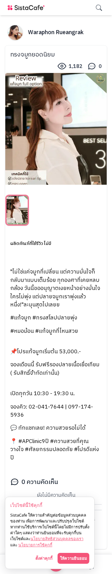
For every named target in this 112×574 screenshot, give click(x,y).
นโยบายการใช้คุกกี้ (35, 545)
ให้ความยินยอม (73, 558)
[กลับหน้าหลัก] (27, 7)
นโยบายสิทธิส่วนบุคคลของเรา (56, 538)
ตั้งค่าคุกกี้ (44, 558)
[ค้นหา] (99, 7)
